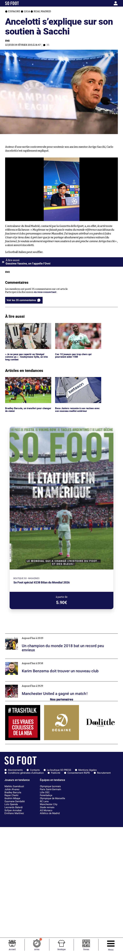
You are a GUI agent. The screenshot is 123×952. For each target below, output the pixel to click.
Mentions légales (87, 770)
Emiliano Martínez (14, 813)
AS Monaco (46, 810)
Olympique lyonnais (50, 786)
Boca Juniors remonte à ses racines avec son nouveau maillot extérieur (77, 380)
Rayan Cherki (11, 795)
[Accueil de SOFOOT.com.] (20, 3)
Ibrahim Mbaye (12, 798)
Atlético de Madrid (50, 813)
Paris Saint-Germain (50, 789)
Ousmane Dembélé (14, 801)
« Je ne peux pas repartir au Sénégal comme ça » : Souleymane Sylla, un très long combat (27, 327)
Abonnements (15, 770)
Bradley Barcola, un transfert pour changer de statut (24, 380)
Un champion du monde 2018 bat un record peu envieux (36, 635)
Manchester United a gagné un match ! (26, 683)
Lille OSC (45, 792)
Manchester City (48, 804)
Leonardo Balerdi (13, 807)
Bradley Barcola (12, 792)
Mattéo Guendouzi (14, 786)
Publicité (55, 772)
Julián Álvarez (11, 789)
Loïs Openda (11, 804)
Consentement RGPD (78, 772)
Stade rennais (47, 807)
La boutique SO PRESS (59, 770)
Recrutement (104, 772)
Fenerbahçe (46, 795)
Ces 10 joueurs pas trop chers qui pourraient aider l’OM (73, 326)
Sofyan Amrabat (13, 810)
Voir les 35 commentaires (21, 300)
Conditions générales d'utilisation (26, 772)
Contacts (35, 770)
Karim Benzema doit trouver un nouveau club (30, 660)
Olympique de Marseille (52, 798)
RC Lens (44, 801)
